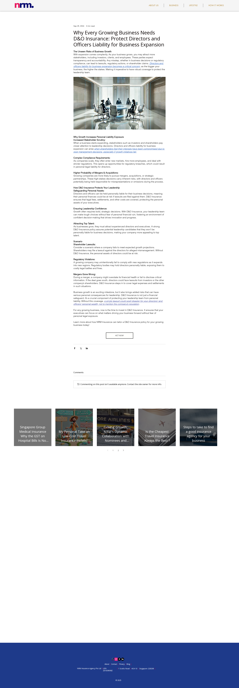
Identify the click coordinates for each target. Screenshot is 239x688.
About (107, 664)
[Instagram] (116, 659)
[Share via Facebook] (74, 348)
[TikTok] (112, 659)
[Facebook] (119, 659)
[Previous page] (108, 450)
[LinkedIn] (122, 659)
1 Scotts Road (124, 668)
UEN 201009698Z (108, 669)
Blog (128, 664)
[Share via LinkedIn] (87, 348)
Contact (114, 664)
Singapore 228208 (146, 668)
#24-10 (134, 668)
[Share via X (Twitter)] (81, 348)
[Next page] (123, 450)
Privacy (122, 664)
